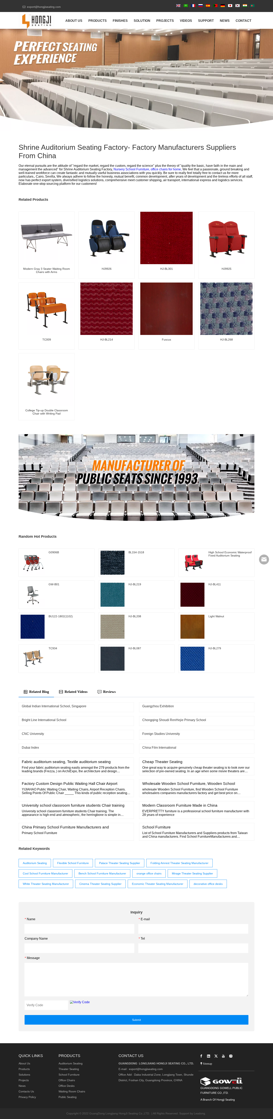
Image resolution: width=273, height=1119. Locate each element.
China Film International (159, 747)
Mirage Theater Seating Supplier (192, 873)
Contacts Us (26, 1091)
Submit (136, 1019)
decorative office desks (208, 883)
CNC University (33, 733)
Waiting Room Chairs (72, 1091)
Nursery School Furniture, (132, 169)
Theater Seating (69, 1069)
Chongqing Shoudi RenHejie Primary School (174, 720)
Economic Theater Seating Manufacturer (157, 883)
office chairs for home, (166, 169)
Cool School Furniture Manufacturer (45, 873)
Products (24, 1069)
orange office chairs (148, 873)
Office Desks (67, 1085)
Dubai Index (30, 747)
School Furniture (69, 1074)
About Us (24, 1063)
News (22, 1085)
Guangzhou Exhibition (158, 706)
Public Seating (68, 1097)
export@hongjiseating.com (146, 1069)
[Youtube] (223, 1056)
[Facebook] (201, 1056)
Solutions (24, 1074)
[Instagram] (231, 1056)
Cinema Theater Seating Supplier (100, 883)
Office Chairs (67, 1080)
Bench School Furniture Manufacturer (102, 873)
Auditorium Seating (35, 863)
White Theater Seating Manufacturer (46, 883)
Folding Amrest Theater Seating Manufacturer (179, 863)
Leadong (199, 1113)
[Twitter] (216, 1056)
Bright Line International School (44, 720)
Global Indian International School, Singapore (54, 706)
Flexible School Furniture (73, 863)
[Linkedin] (208, 1056)
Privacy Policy (27, 1097)
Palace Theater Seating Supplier (119, 863)
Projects (24, 1080)
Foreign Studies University (161, 733)
